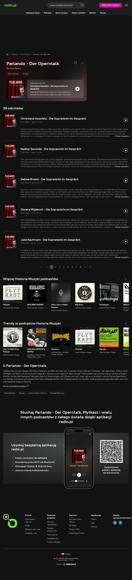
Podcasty (47, 13)
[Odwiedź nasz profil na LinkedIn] (115, 522)
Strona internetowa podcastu (14, 386)
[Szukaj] (82, 5)
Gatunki (92, 13)
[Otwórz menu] (126, 5)
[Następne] (126, 278)
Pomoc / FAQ (74, 529)
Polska (68, 554)
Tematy (103, 13)
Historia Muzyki (13, 74)
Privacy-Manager (53, 542)
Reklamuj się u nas (32, 529)
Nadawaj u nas (31, 533)
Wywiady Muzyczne (57, 393)
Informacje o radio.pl (30, 520)
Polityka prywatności (52, 529)
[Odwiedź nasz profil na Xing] (120, 522)
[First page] (42, 267)
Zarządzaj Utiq (52, 538)
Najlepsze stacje (33, 13)
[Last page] (90, 267)
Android (94, 527)
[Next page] (85, 267)
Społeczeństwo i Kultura (37, 393)
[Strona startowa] (7, 54)
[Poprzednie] (118, 278)
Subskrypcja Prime (76, 533)
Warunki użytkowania (51, 523)
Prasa (27, 526)
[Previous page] (47, 267)
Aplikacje (72, 526)
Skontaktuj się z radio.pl (75, 520)
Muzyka (25, 74)
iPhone (94, 519)
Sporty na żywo (61, 13)
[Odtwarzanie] (77, 89)
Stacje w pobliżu (78, 13)
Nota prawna (52, 535)
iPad (93, 523)
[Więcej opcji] (82, 63)
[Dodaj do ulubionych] (75, 63)
